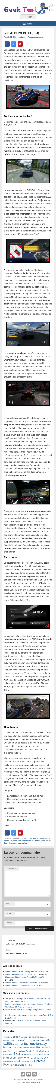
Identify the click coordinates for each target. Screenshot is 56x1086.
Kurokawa (43, 1046)
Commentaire (11, 868)
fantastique (28, 1043)
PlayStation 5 (8, 1054)
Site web (9, 922)
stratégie (6, 1061)
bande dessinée (18, 1040)
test (47, 840)
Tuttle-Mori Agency (26, 1061)
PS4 (33, 840)
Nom (7, 903)
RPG (33, 1054)
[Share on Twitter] (13, 46)
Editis (8, 1043)
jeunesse (25, 1047)
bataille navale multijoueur (15, 1015)
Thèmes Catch (35, 1082)
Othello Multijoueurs (12, 1009)
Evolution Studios (24, 840)
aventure (44, 1037)
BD (28, 1040)
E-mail (8, 913)
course (6, 840)
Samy (23, 37)
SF (11, 1057)
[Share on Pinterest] (20, 46)
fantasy (41, 1043)
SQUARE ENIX (41, 1057)
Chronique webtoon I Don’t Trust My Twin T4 (22, 974)
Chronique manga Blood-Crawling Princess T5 (22, 971)
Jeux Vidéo (28, 838)
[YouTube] (28, 1074)
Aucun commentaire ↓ (36, 37)
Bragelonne (35, 1040)
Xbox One (18, 1064)
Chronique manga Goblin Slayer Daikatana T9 (22, 982)
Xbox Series (29, 1065)
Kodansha (32, 1048)
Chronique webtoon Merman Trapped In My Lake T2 (24, 977)
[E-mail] (34, 1074)
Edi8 (47, 1040)
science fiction (42, 1054)
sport (33, 1058)
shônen (25, 1057)
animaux (36, 1036)
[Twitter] (23, 1074)
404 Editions (7, 1037)
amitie (23, 1037)
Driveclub (13, 840)
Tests (35, 838)
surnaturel (12, 1061)
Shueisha (17, 1057)
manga (12, 1050)
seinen (6, 1057)
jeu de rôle (18, 1047)
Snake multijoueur (12, 1004)
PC (33, 1051)
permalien (23, 843)
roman (28, 1054)
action (16, 1036)
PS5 (23, 1054)
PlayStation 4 (42, 1051)
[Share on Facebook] (7, 46)
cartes (42, 1040)
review (37, 840)
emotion (16, 1044)
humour (8, 1047)
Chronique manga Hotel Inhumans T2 (19, 985)
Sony (43, 840)
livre (4, 1051)
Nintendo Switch (24, 1051)
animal (28, 1036)
